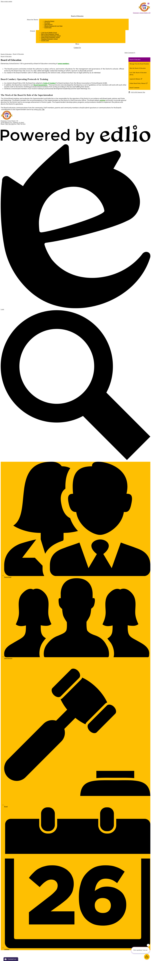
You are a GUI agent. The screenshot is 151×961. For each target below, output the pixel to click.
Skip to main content (6, 1)
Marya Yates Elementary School (50, 34)
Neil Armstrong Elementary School (51, 35)
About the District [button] (49, 21)
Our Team (47, 23)
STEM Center (45, 40)
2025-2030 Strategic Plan (138, 92)
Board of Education (6, 54)
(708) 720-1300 (9, 124)
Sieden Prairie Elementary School (50, 37)
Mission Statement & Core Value (53, 26)
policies (102, 100)
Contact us (12, 959)
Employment (47, 27)
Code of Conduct (49, 83)
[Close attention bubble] (148, 945)
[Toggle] (148, 3)
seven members (63, 63)
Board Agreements (41, 85)
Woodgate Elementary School (49, 39)
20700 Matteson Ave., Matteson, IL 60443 (12, 122)
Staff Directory (48, 24)
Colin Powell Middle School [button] (49, 32)
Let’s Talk (41, 109)
